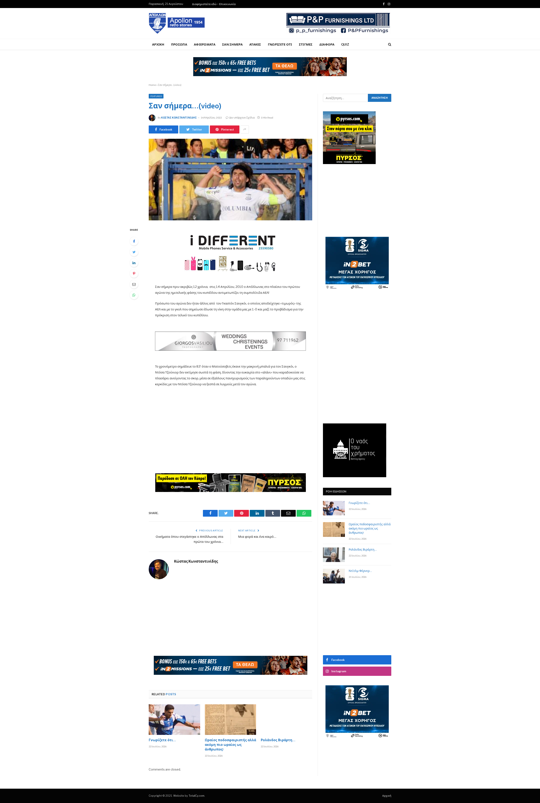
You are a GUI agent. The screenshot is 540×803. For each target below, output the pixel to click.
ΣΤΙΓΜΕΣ (306, 44)
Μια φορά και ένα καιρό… (257, 536)
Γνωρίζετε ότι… (162, 740)
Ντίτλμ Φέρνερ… (360, 571)
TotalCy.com (196, 795)
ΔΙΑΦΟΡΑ (326, 44)
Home (152, 84)
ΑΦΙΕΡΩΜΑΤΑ (204, 44)
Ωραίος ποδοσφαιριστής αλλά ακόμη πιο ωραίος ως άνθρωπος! (230, 745)
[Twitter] (134, 252)
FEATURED (156, 96)
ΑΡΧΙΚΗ (158, 44)
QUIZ (345, 44)
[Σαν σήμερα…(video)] (230, 180)
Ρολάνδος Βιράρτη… (278, 740)
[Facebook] (134, 241)
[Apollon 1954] (177, 23)
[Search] (389, 44)
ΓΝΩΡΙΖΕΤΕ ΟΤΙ (280, 44)
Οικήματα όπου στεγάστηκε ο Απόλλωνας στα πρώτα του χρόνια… (189, 539)
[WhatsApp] (134, 295)
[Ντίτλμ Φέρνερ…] (334, 576)
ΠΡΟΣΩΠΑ (179, 44)
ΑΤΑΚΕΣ (255, 44)
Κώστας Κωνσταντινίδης (179, 117)
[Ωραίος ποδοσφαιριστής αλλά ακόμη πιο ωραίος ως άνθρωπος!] (230, 719)
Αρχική (386, 795)
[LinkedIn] (134, 263)
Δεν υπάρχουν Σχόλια (242, 117)
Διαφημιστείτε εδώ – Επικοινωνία (214, 4)
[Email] (134, 284)
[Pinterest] (134, 273)
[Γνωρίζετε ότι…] (174, 719)
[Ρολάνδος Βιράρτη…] (286, 719)
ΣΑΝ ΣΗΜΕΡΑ (232, 44)
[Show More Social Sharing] (244, 129)
